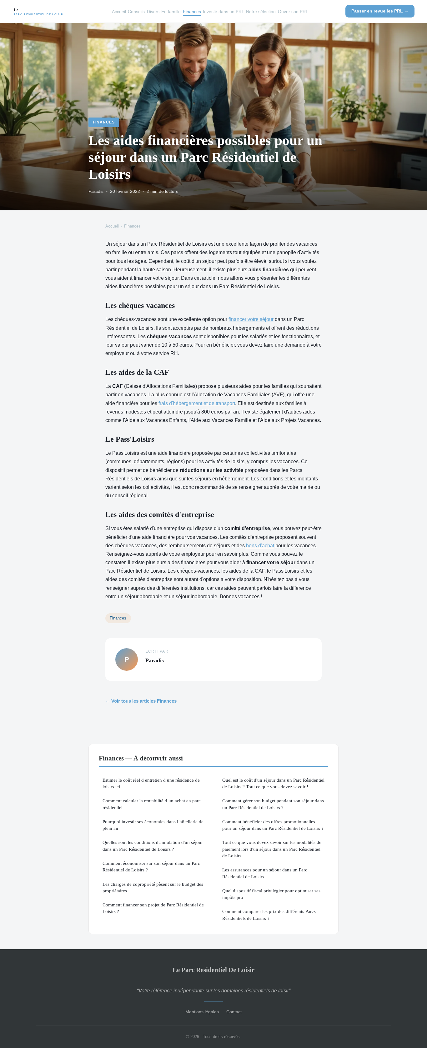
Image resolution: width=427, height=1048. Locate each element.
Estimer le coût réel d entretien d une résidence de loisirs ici (151, 783)
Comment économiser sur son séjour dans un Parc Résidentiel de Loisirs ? (151, 866)
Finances (192, 11)
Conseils (136, 11)
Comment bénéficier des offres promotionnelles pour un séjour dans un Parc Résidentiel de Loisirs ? (273, 825)
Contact (234, 1011)
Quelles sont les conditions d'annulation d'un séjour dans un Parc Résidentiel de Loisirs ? (153, 845)
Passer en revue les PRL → (380, 10)
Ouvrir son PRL (293, 11)
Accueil (119, 11)
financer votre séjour (251, 319)
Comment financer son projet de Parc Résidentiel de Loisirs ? (153, 908)
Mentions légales (202, 1011)
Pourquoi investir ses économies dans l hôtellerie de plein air (153, 825)
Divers (153, 11)
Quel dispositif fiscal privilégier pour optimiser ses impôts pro (271, 894)
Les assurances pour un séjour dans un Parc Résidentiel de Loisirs (264, 873)
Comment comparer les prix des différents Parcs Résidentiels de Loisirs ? (269, 914)
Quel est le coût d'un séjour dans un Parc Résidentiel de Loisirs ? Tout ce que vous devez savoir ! (273, 783)
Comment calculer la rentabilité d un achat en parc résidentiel (152, 804)
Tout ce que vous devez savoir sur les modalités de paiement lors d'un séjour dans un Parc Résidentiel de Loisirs (271, 849)
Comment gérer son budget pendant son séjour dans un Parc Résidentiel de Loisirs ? (273, 804)
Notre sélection (261, 11)
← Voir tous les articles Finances (141, 701)
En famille (171, 11)
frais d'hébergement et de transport (196, 403)
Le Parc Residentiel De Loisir (213, 969)
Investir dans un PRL (223, 11)
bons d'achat (259, 545)
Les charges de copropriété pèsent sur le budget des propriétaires (153, 887)
